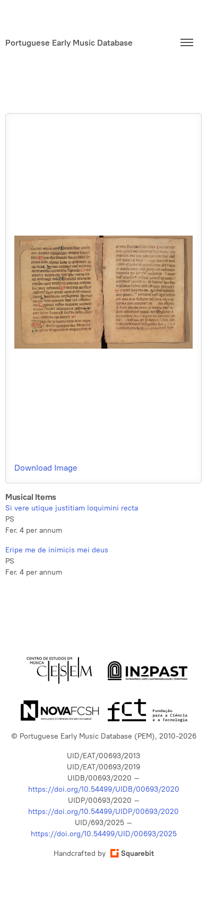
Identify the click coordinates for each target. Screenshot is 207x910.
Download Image (45, 468)
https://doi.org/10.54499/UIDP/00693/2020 (103, 811)
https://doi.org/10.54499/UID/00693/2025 (104, 833)
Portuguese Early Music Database (69, 43)
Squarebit (137, 853)
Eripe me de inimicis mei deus (56, 549)
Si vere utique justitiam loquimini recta (71, 508)
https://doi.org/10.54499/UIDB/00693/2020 (103, 789)
